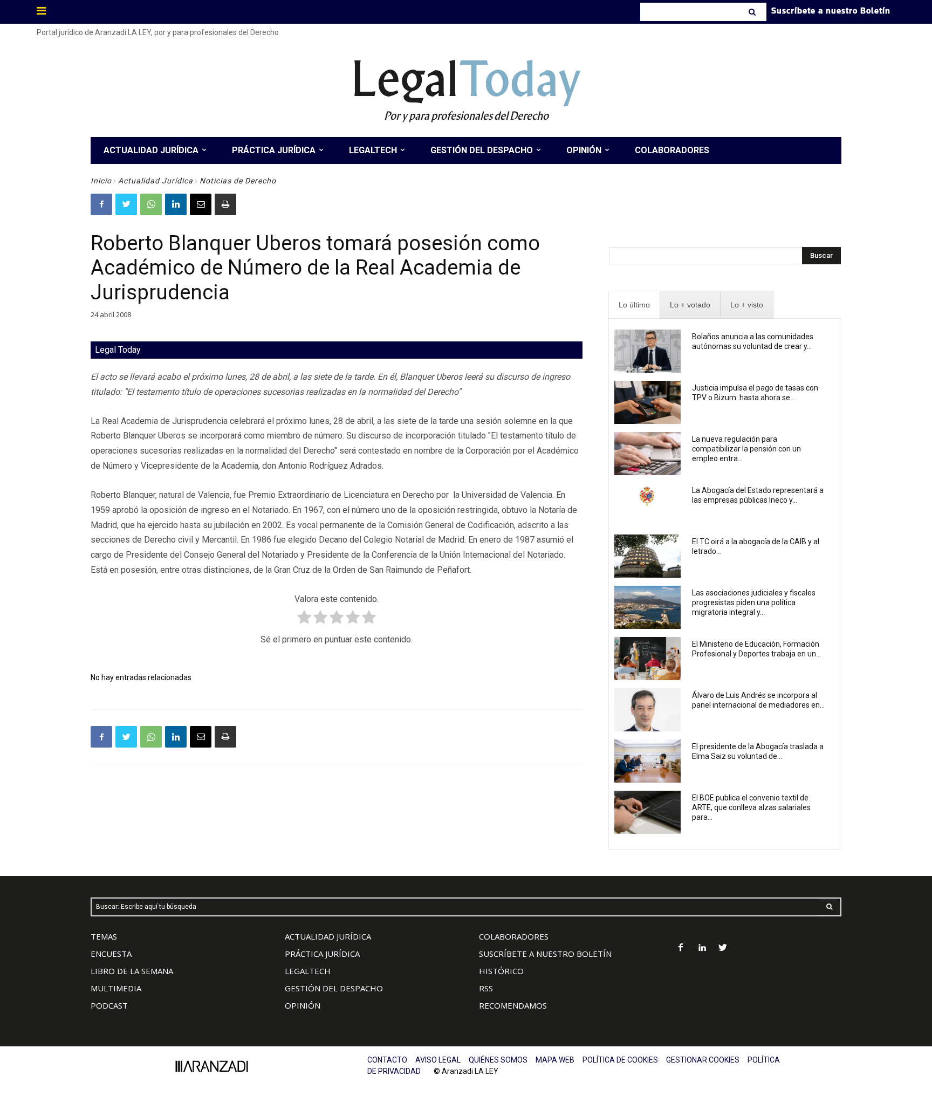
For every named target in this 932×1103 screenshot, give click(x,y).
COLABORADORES (514, 936)
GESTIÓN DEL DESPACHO (334, 988)
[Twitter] (126, 204)
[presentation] (634, 305)
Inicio (101, 180)
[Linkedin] (176, 204)
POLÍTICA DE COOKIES (620, 1060)
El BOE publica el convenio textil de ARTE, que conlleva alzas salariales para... (751, 807)
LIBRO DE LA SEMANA (132, 970)
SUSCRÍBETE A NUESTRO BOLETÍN (545, 953)
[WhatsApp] (151, 204)
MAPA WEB (555, 1060)
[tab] (634, 305)
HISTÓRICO (501, 970)
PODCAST (109, 1005)
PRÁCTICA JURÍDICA (322, 953)
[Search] (753, 11)
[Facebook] (101, 204)
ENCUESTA (111, 953)
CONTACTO (387, 1060)
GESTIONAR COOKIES (702, 1060)
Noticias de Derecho (238, 180)
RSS (486, 988)
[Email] (200, 204)
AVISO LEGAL (438, 1060)
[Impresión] (225, 204)
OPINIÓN (302, 1005)
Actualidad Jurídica (155, 180)
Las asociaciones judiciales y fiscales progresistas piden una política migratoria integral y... (754, 602)
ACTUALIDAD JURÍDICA (328, 936)
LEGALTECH (308, 970)
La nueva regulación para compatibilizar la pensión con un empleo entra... (746, 449)
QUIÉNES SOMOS (498, 1060)
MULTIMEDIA (116, 988)
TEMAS (104, 936)
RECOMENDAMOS (513, 1005)
